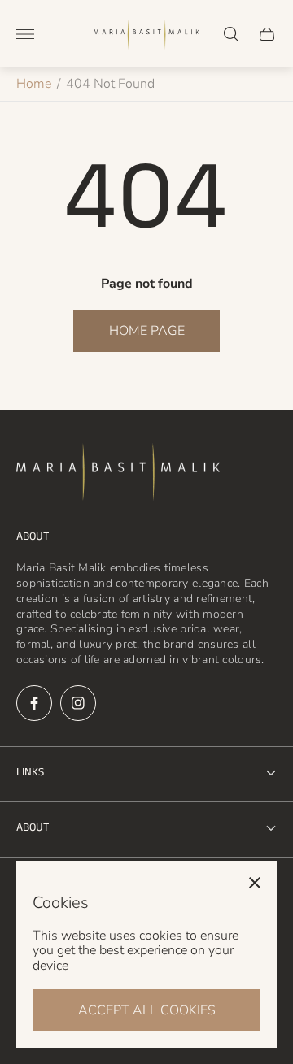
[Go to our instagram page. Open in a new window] (78, 703)
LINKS (30, 772)
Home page (147, 331)
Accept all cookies (147, 1010)
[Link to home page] (118, 474)
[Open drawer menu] (25, 34)
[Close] (255, 883)
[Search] (231, 34)
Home (33, 84)
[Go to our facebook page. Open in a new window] (34, 703)
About (32, 827)
